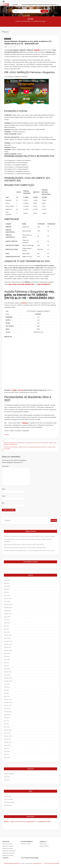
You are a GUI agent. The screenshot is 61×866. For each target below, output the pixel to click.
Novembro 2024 (8, 644)
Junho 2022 (7, 687)
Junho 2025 (7, 623)
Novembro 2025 (8, 607)
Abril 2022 (6, 693)
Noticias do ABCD (44, 846)
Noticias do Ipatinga (8, 848)
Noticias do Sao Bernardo (9, 850)
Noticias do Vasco (7, 843)
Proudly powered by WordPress (12, 863)
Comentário (5, 466)
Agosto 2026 (7, 580)
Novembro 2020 (8, 736)
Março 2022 (7, 696)
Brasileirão (24, 303)
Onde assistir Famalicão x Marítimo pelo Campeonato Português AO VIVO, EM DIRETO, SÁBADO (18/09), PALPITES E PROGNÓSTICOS (30, 443)
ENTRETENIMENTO (9, 773)
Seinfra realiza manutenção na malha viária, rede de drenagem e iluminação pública (25, 547)
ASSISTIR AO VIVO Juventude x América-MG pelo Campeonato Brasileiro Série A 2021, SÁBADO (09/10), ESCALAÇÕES (29, 447)
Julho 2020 (6, 748)
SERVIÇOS (7, 780)
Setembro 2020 (8, 742)
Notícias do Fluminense (9, 853)
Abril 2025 (6, 629)
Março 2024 (7, 668)
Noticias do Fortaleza (8, 846)
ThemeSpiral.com (37, 863)
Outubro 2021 (7, 708)
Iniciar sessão (7, 796)
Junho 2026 (7, 586)
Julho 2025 (6, 619)
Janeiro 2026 (7, 601)
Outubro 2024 (7, 647)
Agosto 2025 (7, 616)
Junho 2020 (7, 751)
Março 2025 (7, 632)
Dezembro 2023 (8, 678)
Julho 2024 (6, 656)
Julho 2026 (6, 583)
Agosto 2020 (7, 745)
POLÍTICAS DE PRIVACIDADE (29, 857)
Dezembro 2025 (8, 604)
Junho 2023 (7, 684)
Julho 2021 (6, 717)
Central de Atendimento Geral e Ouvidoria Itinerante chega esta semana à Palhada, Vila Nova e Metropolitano (28, 540)
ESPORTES (7, 38)
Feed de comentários (9, 802)
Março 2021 (7, 727)
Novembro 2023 (8, 681)
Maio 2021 (6, 720)
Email (3, 496)
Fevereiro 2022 (8, 699)
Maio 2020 (6, 754)
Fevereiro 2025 (8, 635)
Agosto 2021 (7, 714)
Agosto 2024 (7, 653)
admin (5, 46)
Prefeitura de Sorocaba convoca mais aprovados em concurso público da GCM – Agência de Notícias (29, 536)
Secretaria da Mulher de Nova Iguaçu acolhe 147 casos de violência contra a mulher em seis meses (29, 550)
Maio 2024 (6, 662)
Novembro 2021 (8, 705)
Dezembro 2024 (8, 641)
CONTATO (5, 857)
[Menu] (3, 1)
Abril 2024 (6, 665)
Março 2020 (7, 757)
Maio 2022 (6, 690)
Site (3, 503)
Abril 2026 (6, 592)
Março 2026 (7, 595)
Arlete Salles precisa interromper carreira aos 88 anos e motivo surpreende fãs (24, 544)
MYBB (30, 19)
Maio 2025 (6, 626)
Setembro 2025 (8, 613)
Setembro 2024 (8, 650)
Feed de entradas (8, 799)
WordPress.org (8, 805)
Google (14, 390)
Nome (3, 489)
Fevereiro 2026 (8, 598)
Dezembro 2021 (8, 702)
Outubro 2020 (7, 739)
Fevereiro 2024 (8, 671)
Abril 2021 (6, 724)
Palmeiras (6, 434)
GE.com (21, 390)
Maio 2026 (6, 589)
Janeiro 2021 (7, 733)
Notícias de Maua (25, 843)
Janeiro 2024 (7, 675)
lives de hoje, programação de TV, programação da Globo (35, 821)
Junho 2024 (7, 659)
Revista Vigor (43, 843)
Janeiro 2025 (7, 638)
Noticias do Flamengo (8, 855)
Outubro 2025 (7, 610)
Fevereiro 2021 (8, 730)
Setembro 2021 (8, 711)
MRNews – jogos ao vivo (11, 821)
